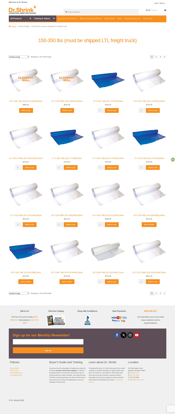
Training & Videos (42, 18)
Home (14, 26)
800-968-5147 (134, 373)
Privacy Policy (14, 368)
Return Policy (14, 370)
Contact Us (147, 18)
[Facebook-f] (117, 335)
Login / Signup (159, 3)
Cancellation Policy (16, 373)
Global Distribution (132, 18)
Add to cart (26, 110)
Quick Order (110, 18)
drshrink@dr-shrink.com (136, 380)
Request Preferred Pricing (91, 18)
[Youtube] (137, 335)
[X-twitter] (124, 335)
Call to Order (149, 224)
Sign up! (48, 350)
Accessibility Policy (16, 375)
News (120, 18)
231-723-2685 (134, 375)
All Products (16, 18)
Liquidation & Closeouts (67, 18)
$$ (173, 159)
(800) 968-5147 (150, 311)
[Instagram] (130, 335)
